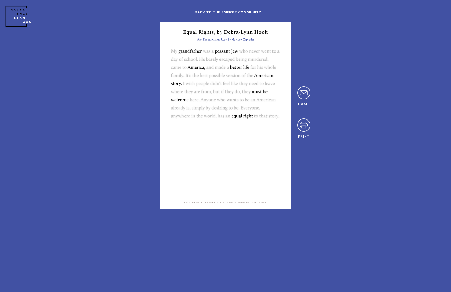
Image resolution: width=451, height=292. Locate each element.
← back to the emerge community (225, 12)
